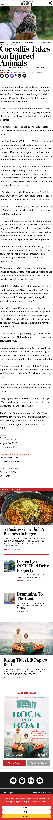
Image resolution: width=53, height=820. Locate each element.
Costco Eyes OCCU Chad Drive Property (33, 565)
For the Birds (12, 439)
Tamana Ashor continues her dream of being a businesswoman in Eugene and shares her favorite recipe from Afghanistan (25, 542)
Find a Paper (14, 763)
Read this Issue (39, 763)
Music (6, 677)
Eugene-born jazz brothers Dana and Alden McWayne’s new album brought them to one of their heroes (24, 671)
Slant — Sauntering (10, 468)
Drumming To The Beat (30, 596)
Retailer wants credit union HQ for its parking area (32, 575)
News (2, 72)
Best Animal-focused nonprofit (16, 453)
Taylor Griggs (16, 72)
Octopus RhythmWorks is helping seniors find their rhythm (31, 605)
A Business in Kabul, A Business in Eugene (24, 531)
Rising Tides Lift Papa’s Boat (25, 662)
